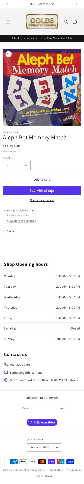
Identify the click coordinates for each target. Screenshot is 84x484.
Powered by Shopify (35, 469)
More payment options (42, 200)
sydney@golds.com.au (26, 373)
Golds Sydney (18, 469)
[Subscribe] (61, 408)
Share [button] (10, 231)
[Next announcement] (76, 4)
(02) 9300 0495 (20, 365)
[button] (8, 22)
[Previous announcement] (7, 4)
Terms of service (44, 475)
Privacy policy (74, 469)
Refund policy (56, 469)
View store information (21, 220)
